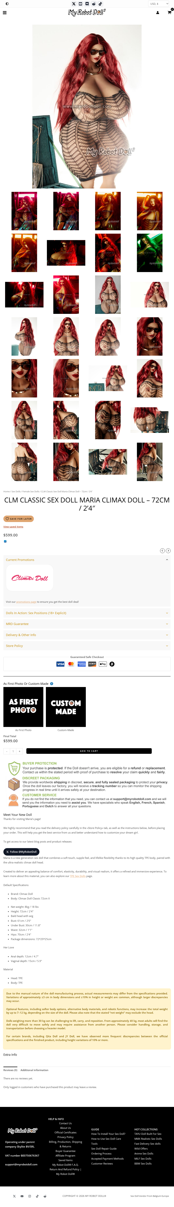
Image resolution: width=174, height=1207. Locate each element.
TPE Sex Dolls (78, 876)
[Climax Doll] (30, 577)
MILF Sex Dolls (142, 1158)
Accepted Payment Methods (107, 1158)
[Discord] (87, 4)
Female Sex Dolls (30, 491)
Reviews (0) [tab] (10, 1070)
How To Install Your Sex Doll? (108, 1133)
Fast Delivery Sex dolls (147, 1143)
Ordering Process (101, 1153)
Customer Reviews (102, 1163)
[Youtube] (80, 4)
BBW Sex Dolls (143, 1163)
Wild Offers (141, 1148)
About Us (65, 1128)
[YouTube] (22, 1196)
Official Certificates (65, 1132)
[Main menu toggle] (4, 12)
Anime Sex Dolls (143, 1153)
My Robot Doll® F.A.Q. (65, 1164)
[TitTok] (37, 1196)
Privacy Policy (65, 1137)
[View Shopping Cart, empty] (169, 12)
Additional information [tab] (34, 1070)
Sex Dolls (16, 491)
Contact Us (65, 1123)
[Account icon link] (157, 12)
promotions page (26, 601)
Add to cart (89, 750)
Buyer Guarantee (65, 1151)
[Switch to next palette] (7, 3)
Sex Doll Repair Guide (104, 1148)
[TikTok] (100, 4)
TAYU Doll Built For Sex (147, 1133)
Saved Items (65, 1160)
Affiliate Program (65, 1155)
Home (6, 491)
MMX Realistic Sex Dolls (148, 1138)
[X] (14, 1196)
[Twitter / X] (74, 4)
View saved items (13, 526)
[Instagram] (29, 1196)
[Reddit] (94, 4)
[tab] (87, 581)
